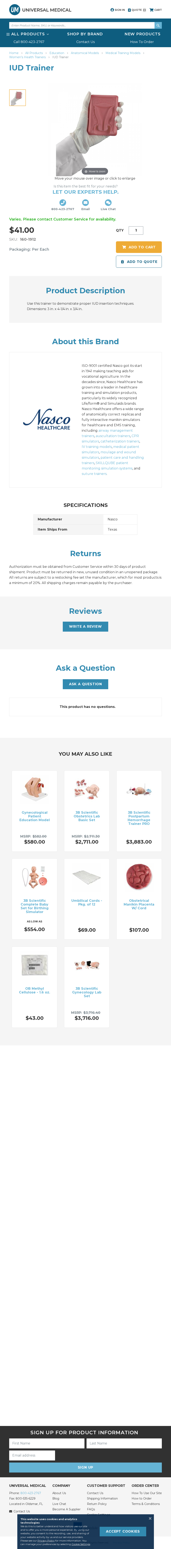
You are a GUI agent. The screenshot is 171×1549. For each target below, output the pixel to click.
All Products (34, 53)
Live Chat (59, 1504)
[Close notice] (149, 1518)
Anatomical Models (85, 53)
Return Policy (97, 1504)
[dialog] (85, 1531)
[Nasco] (51, 420)
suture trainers (94, 474)
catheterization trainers (120, 441)
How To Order (142, 42)
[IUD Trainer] (17, 97)
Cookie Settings (81, 1544)
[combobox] (85, 25)
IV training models (97, 447)
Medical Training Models (123, 53)
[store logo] (40, 9)
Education (57, 53)
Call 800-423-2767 (29, 42)
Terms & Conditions (146, 1504)
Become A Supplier (66, 1509)
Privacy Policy (46, 1540)
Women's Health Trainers (28, 57)
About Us (59, 1493)
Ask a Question (85, 684)
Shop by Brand (85, 34)
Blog (55, 1498)
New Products (142, 34)
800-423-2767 (30, 1493)
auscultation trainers (113, 436)
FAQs (91, 1509)
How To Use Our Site (147, 1493)
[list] (85, 38)
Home (14, 53)
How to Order (142, 1498)
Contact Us (85, 42)
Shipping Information (102, 1498)
